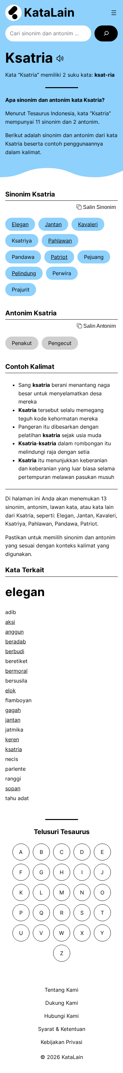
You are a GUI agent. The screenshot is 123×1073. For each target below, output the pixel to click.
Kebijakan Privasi (61, 1042)
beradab (15, 641)
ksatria (13, 749)
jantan (12, 720)
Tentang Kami (61, 989)
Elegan (20, 224)
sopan (12, 788)
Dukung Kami (61, 1003)
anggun (14, 631)
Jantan (53, 224)
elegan (25, 592)
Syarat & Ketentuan (61, 1029)
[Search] (106, 33)
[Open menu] (114, 13)
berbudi (14, 651)
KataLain (49, 12)
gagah (13, 710)
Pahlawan (60, 240)
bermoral (16, 671)
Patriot (59, 257)
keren (12, 739)
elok (10, 690)
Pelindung (24, 273)
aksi (10, 622)
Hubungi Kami (61, 1016)
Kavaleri (88, 224)
